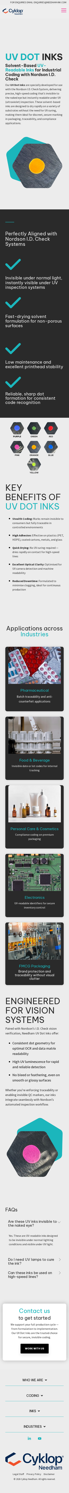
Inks (32, 1411)
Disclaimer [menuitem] (49, 1474)
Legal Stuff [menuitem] (18, 1474)
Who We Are (32, 1380)
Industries (33, 1427)
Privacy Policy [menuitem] (34, 1474)
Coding (32, 1396)
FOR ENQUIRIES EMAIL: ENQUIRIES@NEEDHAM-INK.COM (38, 2)
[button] (63, 10)
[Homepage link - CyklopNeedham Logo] (34, 1468)
